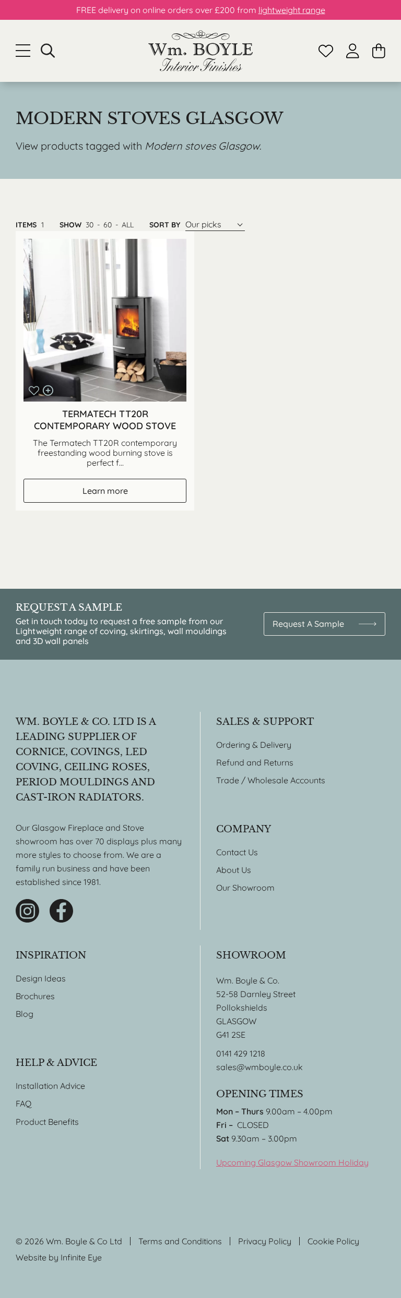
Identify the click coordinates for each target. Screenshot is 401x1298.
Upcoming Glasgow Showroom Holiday (292, 1162)
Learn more (105, 491)
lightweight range (291, 10)
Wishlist (326, 50)
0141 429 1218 (240, 1053)
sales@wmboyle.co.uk (259, 1067)
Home (200, 50)
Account (352, 50)
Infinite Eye (81, 1257)
